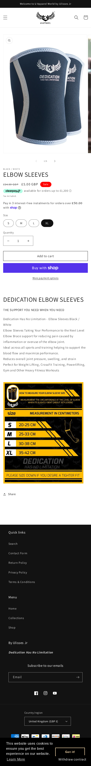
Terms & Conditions (21, 582)
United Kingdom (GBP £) (43, 721)
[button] (5, 17)
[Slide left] (36, 161)
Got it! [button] (70, 752)
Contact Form (17, 553)
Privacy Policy (17, 572)
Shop (11, 627)
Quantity (8, 232)
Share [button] (12, 494)
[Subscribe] (77, 677)
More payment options (46, 278)
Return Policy (17, 563)
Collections (16, 618)
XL (47, 223)
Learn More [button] (16, 759)
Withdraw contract (72, 759)
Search (13, 544)
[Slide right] (54, 161)
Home (12, 608)
